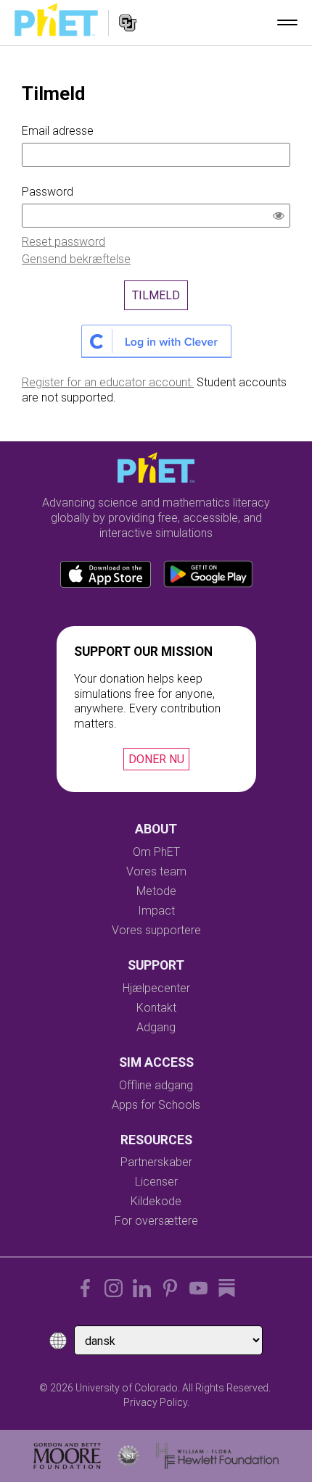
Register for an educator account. (108, 382)
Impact (156, 910)
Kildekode (156, 1201)
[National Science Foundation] (128, 1456)
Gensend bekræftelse (76, 259)
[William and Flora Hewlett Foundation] (217, 1456)
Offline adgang (156, 1085)
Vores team (156, 871)
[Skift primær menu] (287, 22)
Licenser (156, 1181)
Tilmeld (156, 295)
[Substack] (226, 1288)
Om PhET (156, 852)
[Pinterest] (170, 1288)
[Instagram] (113, 1288)
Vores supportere (156, 930)
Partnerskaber (156, 1162)
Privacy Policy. (156, 1402)
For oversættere (156, 1221)
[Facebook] (85, 1288)
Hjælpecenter (156, 988)
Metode (156, 891)
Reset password (63, 242)
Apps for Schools (156, 1105)
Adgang (156, 1027)
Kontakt (156, 1008)
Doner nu (156, 759)
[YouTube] (198, 1288)
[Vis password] (281, 217)
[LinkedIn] (142, 1288)
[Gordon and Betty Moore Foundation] (67, 1456)
